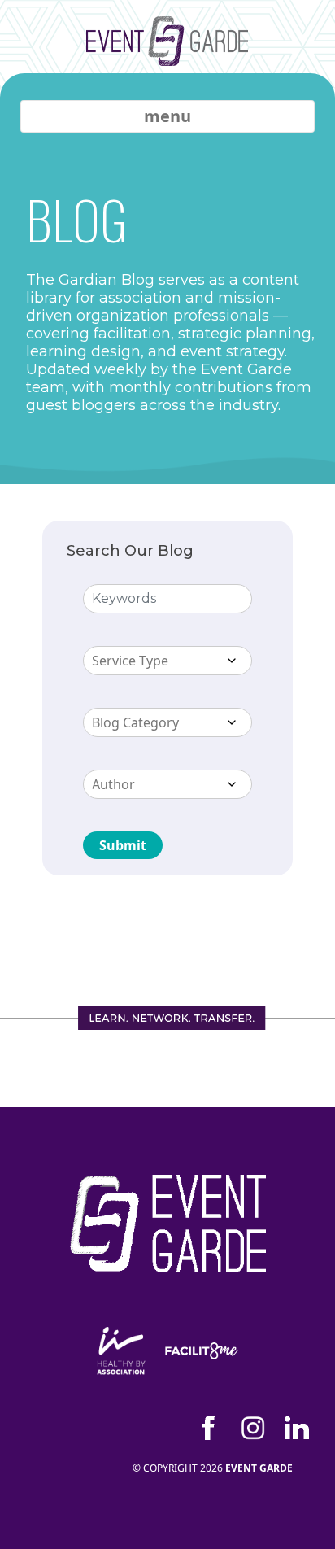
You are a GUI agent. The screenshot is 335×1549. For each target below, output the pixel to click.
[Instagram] (253, 1428)
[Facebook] (209, 1428)
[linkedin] (297, 1428)
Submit (122, 845)
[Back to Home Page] (167, 52)
